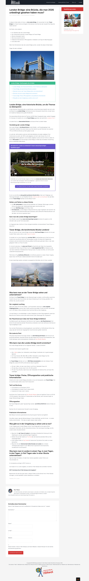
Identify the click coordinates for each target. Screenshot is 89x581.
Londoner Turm (51, 118)
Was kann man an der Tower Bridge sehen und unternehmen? (28, 91)
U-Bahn (15, 352)
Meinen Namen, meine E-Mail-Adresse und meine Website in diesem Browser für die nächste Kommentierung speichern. (30, 547)
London (18, 478)
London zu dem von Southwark (39, 197)
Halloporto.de (27, 564)
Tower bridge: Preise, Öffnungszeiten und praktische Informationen (29, 95)
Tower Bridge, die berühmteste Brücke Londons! (24, 89)
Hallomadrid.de (70, 564)
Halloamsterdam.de (57, 564)
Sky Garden (26, 440)
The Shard (29, 436)
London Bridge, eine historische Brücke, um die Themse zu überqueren (30, 86)
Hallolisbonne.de (20, 564)
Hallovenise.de (49, 564)
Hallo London (15, 2)
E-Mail (10, 530)
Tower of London (31, 234)
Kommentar (11, 509)
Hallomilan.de (44, 566)
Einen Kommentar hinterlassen (28, 15)
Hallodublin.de (77, 564)
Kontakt (49, 563)
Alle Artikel (44, 563)
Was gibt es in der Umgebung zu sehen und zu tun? (25, 98)
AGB (61, 563)
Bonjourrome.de (34, 564)
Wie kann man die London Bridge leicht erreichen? (25, 93)
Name (10, 523)
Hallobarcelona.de (42, 564)
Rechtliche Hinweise (55, 563)
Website (10, 537)
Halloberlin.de (64, 564)
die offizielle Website (41, 339)
